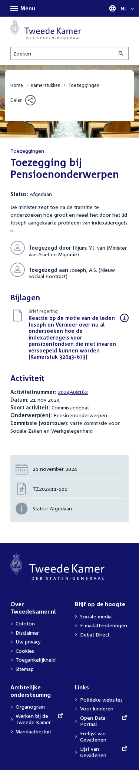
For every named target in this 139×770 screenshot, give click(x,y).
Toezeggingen (83, 85)
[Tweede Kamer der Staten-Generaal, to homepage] (45, 29)
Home (16, 85)
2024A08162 (73, 392)
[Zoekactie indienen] (121, 53)
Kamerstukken (45, 85)
